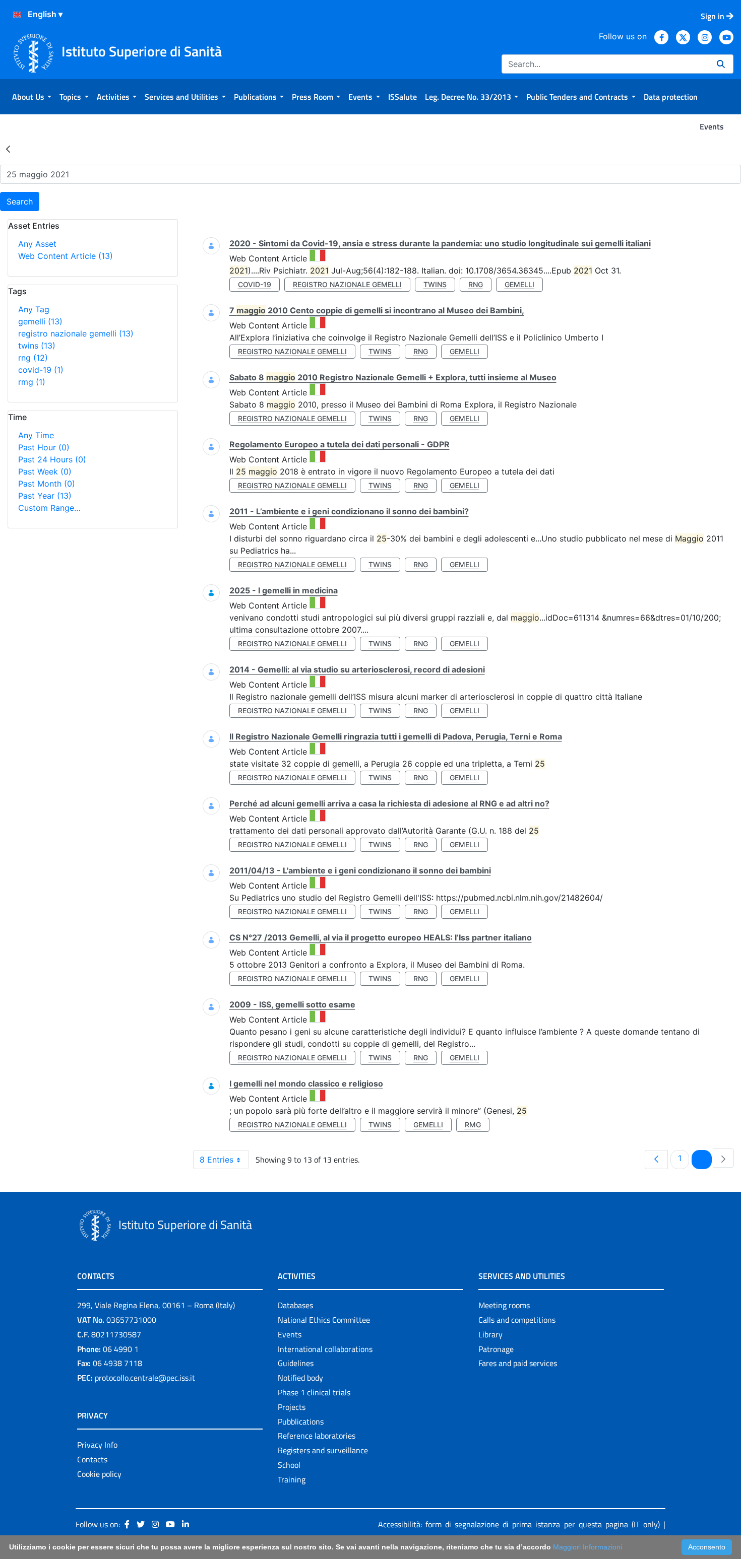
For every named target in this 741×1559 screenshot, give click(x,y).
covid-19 (41, 370)
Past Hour (44, 447)
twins (36, 346)
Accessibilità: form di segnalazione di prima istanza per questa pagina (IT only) (519, 1524)
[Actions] (17, 14)
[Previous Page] (656, 1159)
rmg (31, 382)
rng (33, 358)
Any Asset (37, 244)
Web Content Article (65, 256)
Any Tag (33, 309)
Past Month (46, 484)
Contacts (92, 1459)
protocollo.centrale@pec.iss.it (145, 1378)
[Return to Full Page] (8, 149)
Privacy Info (97, 1445)
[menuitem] (31, 97)
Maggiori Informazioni (587, 1547)
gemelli (40, 321)
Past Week (45, 471)
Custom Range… (49, 508)
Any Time (36, 435)
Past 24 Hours (52, 459)
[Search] (721, 64)
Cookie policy (99, 1474)
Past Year (45, 496)
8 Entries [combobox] (216, 1160)
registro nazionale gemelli (76, 333)
